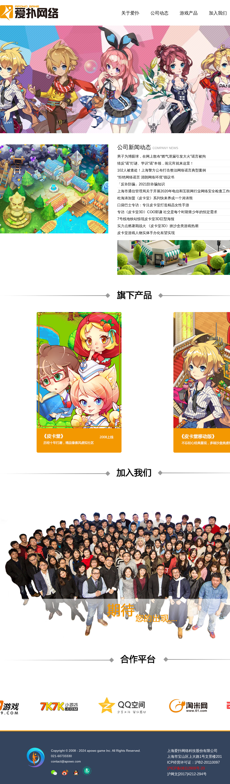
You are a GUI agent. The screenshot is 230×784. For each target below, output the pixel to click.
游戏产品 (189, 13)
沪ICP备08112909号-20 (186, 768)
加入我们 (218, 13)
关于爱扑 (130, 13)
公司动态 (159, 13)
